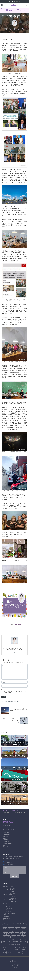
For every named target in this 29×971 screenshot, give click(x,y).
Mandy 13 (21, 28)
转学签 (4, 952)
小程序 (17, 931)
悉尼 (20, 933)
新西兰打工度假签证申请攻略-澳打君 (10, 939)
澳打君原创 (5, 903)
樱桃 (21, 939)
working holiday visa (7, 926)
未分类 (4, 919)
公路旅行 (20, 926)
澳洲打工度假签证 (8, 862)
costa (4, 923)
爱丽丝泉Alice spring (7, 947)
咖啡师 (5, 931)
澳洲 (26, 941)
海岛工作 (4, 941)
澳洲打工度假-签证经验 (9, 893)
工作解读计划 (7, 911)
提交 (3, 697)
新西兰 (23, 936)
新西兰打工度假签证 (8, 864)
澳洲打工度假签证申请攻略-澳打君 (14, 944)
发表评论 (23, 29)
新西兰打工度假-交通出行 (10, 899)
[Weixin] (17, 1)
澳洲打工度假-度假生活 (9, 889)
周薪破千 (24, 928)
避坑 (14, 952)
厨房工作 (17, 928)
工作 (5, 933)
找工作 (13, 936)
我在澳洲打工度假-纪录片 (10, 913)
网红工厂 (24, 947)
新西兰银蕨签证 (6, 918)
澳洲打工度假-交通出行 (9, 891)
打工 (24, 933)
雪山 (25, 952)
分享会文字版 (9, 906)
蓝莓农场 (17, 949)
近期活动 (5, 914)
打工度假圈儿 (6, 916)
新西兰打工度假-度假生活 (14, 29)
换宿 (18, 936)
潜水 (9, 941)
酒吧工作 (20, 952)
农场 (25, 926)
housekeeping (11, 923)
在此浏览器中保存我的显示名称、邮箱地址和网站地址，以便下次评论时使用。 (14, 692)
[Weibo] (14, 1)
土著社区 (11, 931)
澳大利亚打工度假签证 (8, 886)
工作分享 (10, 933)
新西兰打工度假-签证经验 (10, 901)
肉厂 (5, 949)
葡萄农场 (10, 949)
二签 (15, 926)
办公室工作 (11, 928)
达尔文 (9, 952)
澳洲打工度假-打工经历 (9, 888)
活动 (25, 939)
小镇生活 (23, 931)
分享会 (6, 904)
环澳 (15, 947)
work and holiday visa (21, 923)
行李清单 (23, 949)
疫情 (19, 947)
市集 (15, 933)
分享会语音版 (9, 908)
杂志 (5, 909)
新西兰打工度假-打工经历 (10, 896)
